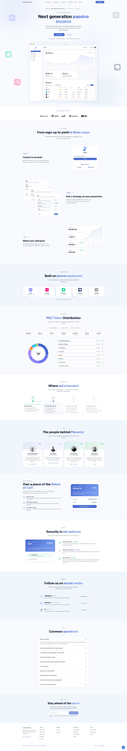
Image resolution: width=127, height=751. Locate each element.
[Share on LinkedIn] (101, 746)
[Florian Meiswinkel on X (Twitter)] (32, 464)
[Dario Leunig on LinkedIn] (76, 464)
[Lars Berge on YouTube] (57, 463)
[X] (30, 737)
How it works (48, 2)
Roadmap (70, 2)
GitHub (74, 736)
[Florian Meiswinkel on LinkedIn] (35, 464)
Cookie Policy (93, 732)
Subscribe (73, 713)
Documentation (76, 729)
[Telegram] (24, 737)
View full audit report (33, 559)
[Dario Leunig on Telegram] (71, 464)
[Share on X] (98, 746)
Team (75, 2)
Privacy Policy (93, 729)
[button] (63, 8)
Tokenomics (63, 2)
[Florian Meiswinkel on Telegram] (30, 464)
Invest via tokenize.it (84, 506)
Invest (80, 2)
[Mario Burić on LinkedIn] (95, 464)
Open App (99, 2)
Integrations (56, 2)
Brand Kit (58, 732)
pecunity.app (66, 44)
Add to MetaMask (75, 328)
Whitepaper (75, 732)
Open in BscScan (65, 327)
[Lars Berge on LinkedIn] (54, 463)
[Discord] (27, 737)
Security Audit (76, 734)
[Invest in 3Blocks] (123, 747)
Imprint (91, 734)
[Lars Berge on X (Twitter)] (52, 463)
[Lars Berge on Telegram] (49, 463)
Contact (58, 729)
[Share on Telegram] (103, 746)
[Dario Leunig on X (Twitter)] (74, 464)
